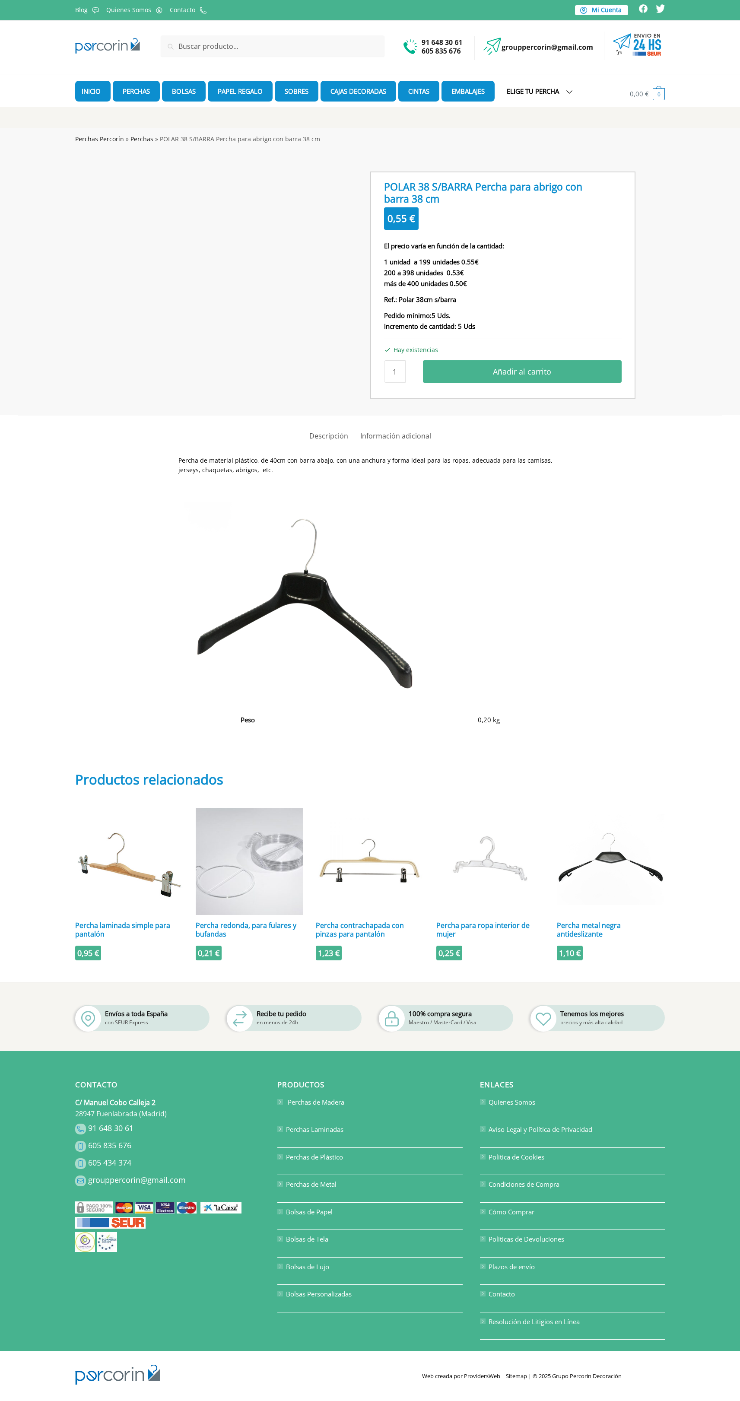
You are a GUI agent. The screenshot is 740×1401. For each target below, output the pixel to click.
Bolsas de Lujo (307, 1266)
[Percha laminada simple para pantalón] (129, 861)
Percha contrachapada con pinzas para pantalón (360, 929)
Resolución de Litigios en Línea (534, 1321)
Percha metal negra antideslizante (589, 929)
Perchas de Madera (315, 1102)
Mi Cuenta (606, 10)
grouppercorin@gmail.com (137, 1180)
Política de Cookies (516, 1157)
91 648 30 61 (110, 1128)
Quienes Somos (128, 10)
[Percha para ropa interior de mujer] (490, 861)
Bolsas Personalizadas (319, 1294)
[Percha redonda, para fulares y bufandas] (249, 861)
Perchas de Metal (311, 1184)
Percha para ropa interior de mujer (483, 929)
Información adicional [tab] (395, 436)
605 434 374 (109, 1162)
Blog (81, 10)
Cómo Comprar (511, 1211)
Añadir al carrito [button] (128, 972)
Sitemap (516, 1376)
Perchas (141, 139)
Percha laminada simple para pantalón (122, 929)
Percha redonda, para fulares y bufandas (246, 929)
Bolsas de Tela (307, 1239)
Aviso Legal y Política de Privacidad (540, 1129)
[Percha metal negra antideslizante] (610, 861)
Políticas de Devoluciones (526, 1239)
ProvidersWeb (482, 1376)
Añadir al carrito (522, 371)
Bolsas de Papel (309, 1211)
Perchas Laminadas (314, 1129)
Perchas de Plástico (314, 1157)
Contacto (182, 10)
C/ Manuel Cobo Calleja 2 (115, 1102)
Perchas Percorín (99, 139)
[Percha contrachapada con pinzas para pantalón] (369, 861)
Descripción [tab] (328, 436)
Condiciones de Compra (524, 1184)
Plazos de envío (512, 1266)
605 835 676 (109, 1145)
